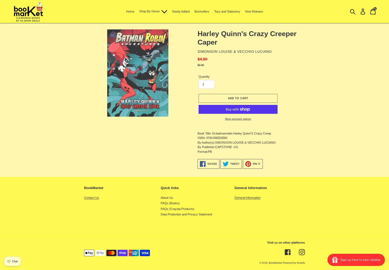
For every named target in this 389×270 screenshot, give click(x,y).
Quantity (204, 76)
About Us (167, 197)
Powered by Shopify (294, 262)
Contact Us (91, 197)
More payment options (238, 118)
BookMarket (275, 262)
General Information (247, 197)
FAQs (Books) (170, 203)
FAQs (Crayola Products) (177, 209)
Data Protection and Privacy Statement (186, 214)
